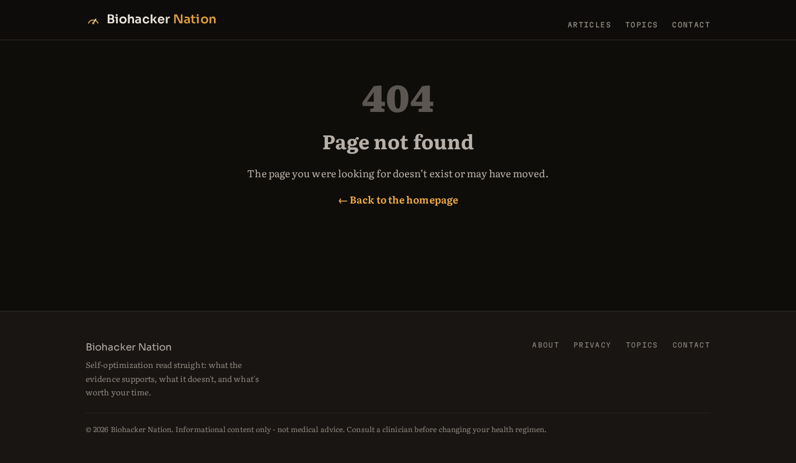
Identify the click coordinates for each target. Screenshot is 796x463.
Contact (691, 24)
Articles (589, 24)
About (545, 345)
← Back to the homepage (398, 199)
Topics (641, 24)
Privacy (592, 345)
